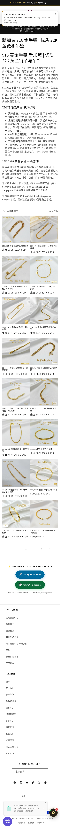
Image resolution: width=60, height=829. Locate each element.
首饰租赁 (10, 630)
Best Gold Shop (18, 818)
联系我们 (10, 734)
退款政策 (31, 818)
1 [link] (10, 549)
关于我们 (10, 688)
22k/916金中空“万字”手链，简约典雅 (43, 288)
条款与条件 (11, 701)
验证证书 (10, 624)
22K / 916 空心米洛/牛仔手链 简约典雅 (43, 247)
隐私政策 (10, 707)
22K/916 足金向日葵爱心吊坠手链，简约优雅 (14, 288)
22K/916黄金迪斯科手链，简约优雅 (15, 450)
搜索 (8, 681)
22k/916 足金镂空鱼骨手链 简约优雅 (44, 369)
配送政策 (10, 720)
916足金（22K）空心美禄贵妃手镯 (43, 409)
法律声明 (40, 823)
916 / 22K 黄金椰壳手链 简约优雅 (15, 246)
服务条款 (50, 818)
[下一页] (49, 549)
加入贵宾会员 (12, 747)
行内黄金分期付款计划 (16, 643)
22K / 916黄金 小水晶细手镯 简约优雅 (15, 531)
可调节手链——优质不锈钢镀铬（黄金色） (42, 531)
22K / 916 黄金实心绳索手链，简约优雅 (15, 369)
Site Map (10, 753)
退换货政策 (11, 714)
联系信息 (31, 823)
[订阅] (44, 771)
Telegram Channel (30, 574)
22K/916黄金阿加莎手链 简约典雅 (43, 490)
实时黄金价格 (12, 617)
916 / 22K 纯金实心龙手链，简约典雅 (15, 328)
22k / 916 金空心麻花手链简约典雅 (43, 328)
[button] (6, 15)
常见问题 (10, 740)
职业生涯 (10, 694)
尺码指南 (10, 663)
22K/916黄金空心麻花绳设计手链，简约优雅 (14, 491)
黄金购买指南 (12, 657)
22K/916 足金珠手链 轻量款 (41, 449)
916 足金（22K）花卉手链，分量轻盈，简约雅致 (15, 409)
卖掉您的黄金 (12, 637)
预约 (8, 650)
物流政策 (21, 823)
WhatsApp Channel (30, 584)
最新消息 (10, 727)
